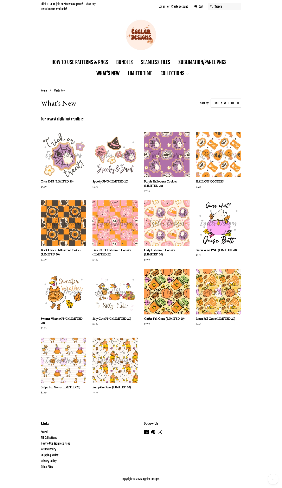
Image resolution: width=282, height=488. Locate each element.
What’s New (108, 73)
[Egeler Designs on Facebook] (146, 433)
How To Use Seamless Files (55, 443)
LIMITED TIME (140, 73)
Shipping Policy (49, 455)
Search (44, 432)
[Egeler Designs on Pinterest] (153, 433)
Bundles (124, 62)
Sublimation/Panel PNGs (202, 62)
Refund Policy (48, 449)
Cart (201, 6)
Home (44, 90)
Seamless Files (155, 62)
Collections (172, 73)
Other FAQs (47, 467)
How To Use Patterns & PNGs (79, 62)
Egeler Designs (151, 479)
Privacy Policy (49, 461)
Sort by (204, 103)
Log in (162, 6)
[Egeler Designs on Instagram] (160, 433)
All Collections (49, 438)
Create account (179, 6)
